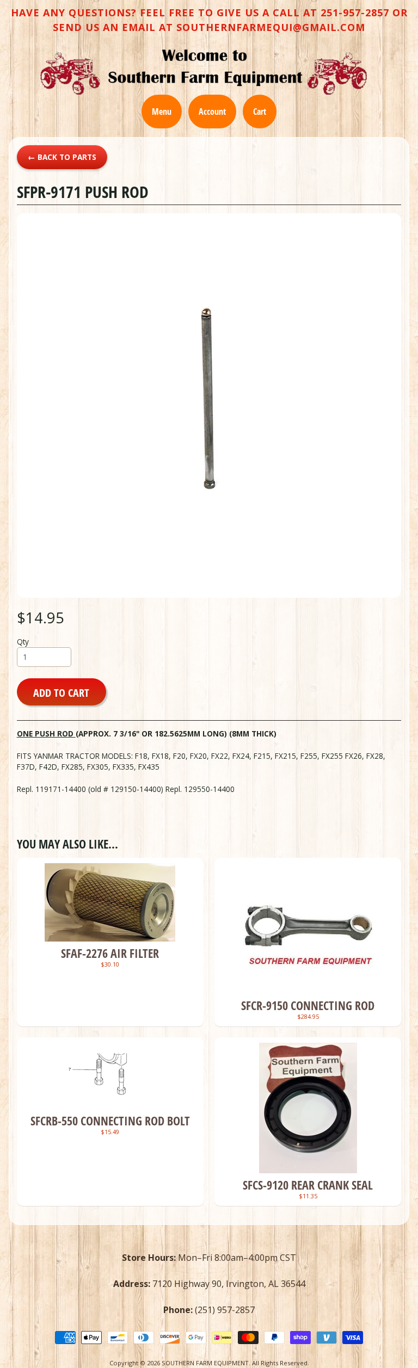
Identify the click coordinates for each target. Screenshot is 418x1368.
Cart (259, 111)
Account (212, 111)
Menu (161, 111)
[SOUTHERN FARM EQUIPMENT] (203, 72)
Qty (23, 641)
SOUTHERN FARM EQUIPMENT (205, 1363)
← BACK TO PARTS (62, 157)
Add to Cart (61, 692)
